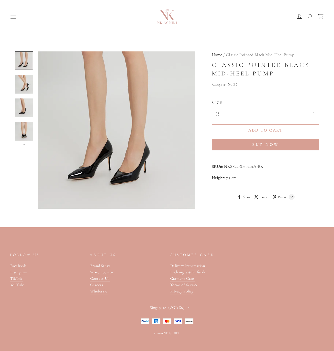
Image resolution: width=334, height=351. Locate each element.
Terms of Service (184, 284)
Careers (96, 284)
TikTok (16, 278)
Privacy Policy (182, 291)
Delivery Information (187, 265)
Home (217, 54)
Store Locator (101, 272)
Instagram (18, 272)
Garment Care (182, 278)
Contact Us (99, 278)
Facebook (18, 265)
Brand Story (100, 265)
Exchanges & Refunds (188, 272)
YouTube (17, 284)
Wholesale (98, 291)
